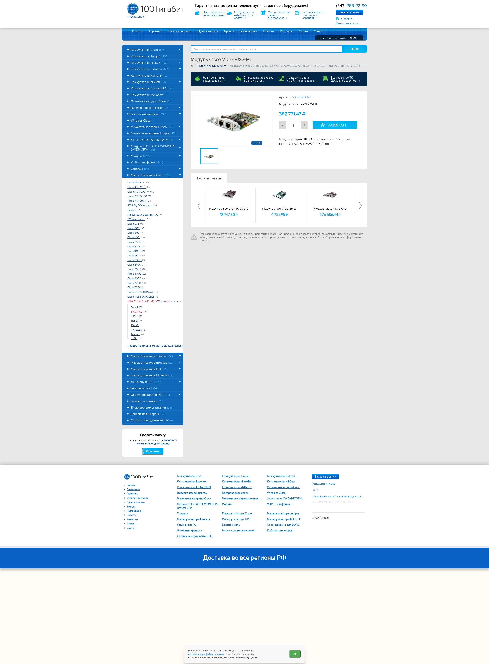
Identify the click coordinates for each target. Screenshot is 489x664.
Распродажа (249, 31)
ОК (295, 654)
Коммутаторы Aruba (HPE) (152, 88)
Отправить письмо (347, 23)
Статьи (303, 31)
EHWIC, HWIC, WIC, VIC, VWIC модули (149, 301)
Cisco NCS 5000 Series (141, 292)
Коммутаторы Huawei (149, 62)
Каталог (137, 31)
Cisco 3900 (134, 273)
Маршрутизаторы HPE (149, 369)
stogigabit (347, 18)
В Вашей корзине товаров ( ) (339, 37)
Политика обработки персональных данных (336, 496)
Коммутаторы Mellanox (149, 94)
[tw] (313, 490)
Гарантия (155, 31)
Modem (135, 334)
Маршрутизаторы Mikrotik (152, 375)
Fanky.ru (349, 501)
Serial (134, 307)
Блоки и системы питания (152, 407)
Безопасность (144, 388)
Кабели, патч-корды (148, 414)
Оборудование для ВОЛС (150, 394)
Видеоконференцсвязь (150, 107)
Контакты (286, 31)
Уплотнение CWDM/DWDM (153, 139)
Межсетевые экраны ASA (142, 214)
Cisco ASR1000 (136, 191)
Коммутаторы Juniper (149, 56)
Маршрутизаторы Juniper (152, 356)
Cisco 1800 (134, 251)
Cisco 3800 (134, 269)
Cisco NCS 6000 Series (141, 296)
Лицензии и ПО (146, 381)
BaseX (135, 325)
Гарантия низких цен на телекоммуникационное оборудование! (251, 5)
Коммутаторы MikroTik (149, 75)
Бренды (229, 31)
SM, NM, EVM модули (140, 205)
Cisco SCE (133, 223)
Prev (199, 205)
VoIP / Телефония (147, 162)
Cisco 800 (133, 228)
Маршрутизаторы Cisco (151, 175)
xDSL (134, 338)
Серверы (141, 168)
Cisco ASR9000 (137, 201)
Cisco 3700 (134, 246)
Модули (141, 156)
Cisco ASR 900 (136, 187)
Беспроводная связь (148, 114)
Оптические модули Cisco (151, 101)
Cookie (318, 31)
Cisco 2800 (134, 260)
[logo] (156, 9)
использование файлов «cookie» (206, 654)
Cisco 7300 (134, 287)
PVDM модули (136, 219)
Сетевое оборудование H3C (152, 420)
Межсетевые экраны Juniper (153, 133)
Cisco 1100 (133, 237)
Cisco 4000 (134, 278)
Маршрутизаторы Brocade (152, 362)
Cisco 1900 (134, 255)
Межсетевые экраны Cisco (152, 127)
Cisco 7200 (134, 283)
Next (360, 205)
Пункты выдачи (208, 31)
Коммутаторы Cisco (148, 49)
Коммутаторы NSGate (149, 81)
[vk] (317, 490)
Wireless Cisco (142, 120)
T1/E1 (134, 316)
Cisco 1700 (134, 241)
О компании (133, 489)
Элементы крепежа (147, 401)
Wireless (136, 329)
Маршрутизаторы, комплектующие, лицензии (155, 345)
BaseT (134, 320)
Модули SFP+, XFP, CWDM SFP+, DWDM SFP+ (153, 147)
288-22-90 (351, 5)
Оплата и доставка (180, 31)
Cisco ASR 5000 (137, 196)
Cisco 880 (133, 232)
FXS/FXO (136, 311)
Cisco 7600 (134, 182)
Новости (268, 31)
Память (132, 210)
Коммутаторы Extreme (150, 69)
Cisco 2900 (134, 264)
